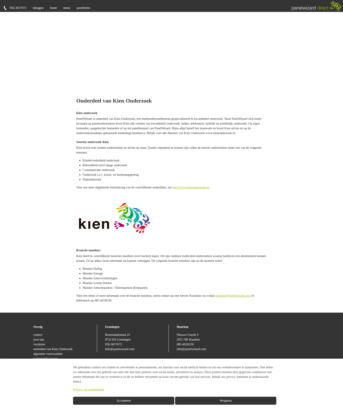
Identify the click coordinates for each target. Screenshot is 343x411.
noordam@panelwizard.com (233, 295)
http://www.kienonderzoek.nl (190, 187)
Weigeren (226, 400)
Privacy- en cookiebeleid (88, 389)
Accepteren (124, 400)
